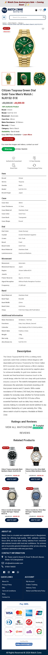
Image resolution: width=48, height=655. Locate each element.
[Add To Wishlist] (43, 29)
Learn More (27, 135)
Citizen (9, 357)
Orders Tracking (31, 585)
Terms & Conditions (9, 591)
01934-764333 (21, 149)
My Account (30, 581)
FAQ (3, 588)
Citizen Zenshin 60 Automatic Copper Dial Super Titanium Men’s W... (10, 512)
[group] (24, 48)
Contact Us (6, 597)
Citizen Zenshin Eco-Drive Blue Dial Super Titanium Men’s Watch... (35, 512)
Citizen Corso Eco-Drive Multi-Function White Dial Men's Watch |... (35, 471)
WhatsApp (8, 149)
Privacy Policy (7, 585)
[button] (44, 80)
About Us (5, 581)
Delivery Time (31, 588)
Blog (3, 594)
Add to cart (12, 479)
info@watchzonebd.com (14, 563)
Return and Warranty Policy (35, 591)
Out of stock (8, 139)
